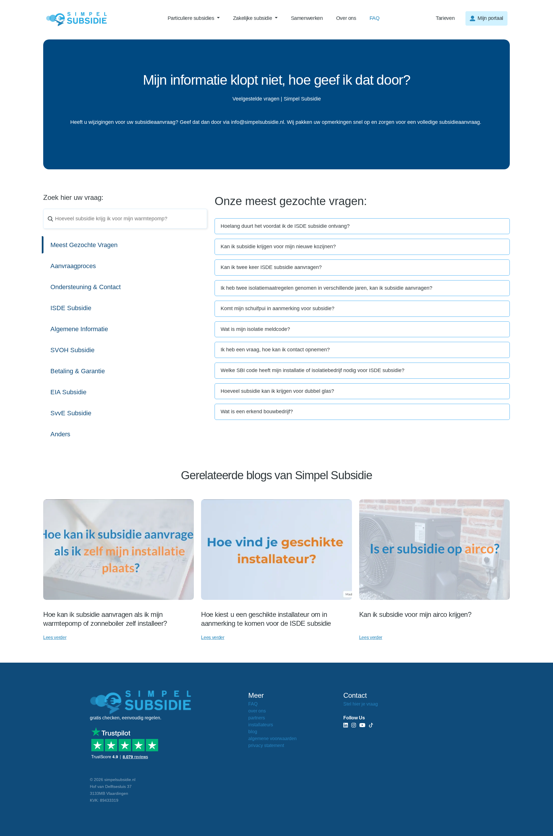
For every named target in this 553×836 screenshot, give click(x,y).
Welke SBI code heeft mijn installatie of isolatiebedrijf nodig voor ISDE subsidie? (312, 370)
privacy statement (266, 745)
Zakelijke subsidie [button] (253, 18)
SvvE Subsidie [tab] (70, 413)
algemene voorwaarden (272, 738)
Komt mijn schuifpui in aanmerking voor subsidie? (277, 308)
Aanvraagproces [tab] (73, 266)
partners (256, 717)
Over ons (346, 18)
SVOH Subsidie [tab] (72, 350)
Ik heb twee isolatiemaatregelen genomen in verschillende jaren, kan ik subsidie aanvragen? (326, 288)
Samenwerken (307, 18)
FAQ (375, 18)
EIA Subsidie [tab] (68, 392)
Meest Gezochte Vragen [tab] (84, 245)
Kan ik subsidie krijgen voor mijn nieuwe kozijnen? (278, 246)
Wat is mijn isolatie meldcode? (255, 329)
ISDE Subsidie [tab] (70, 308)
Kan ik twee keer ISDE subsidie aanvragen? (271, 267)
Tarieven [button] (445, 18)
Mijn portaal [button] (490, 18)
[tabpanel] (362, 319)
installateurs (260, 724)
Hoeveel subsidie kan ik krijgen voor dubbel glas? (277, 391)
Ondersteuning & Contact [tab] (85, 287)
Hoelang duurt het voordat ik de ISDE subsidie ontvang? (285, 226)
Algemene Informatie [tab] (79, 329)
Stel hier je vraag (360, 704)
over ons (257, 710)
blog (252, 731)
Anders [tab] (60, 434)
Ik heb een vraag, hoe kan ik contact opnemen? (275, 349)
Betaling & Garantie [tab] (77, 371)
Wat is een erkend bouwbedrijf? (257, 411)
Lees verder (54, 637)
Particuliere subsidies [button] (192, 18)
